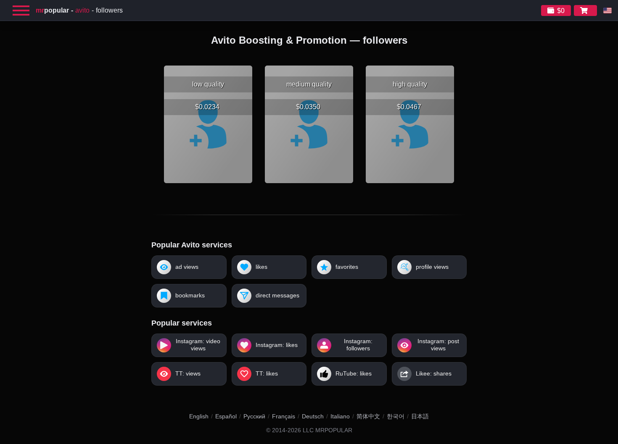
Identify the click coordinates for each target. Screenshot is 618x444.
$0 (561, 10)
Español (226, 416)
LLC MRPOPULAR (327, 430)
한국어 (395, 416)
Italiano (340, 416)
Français (283, 416)
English (199, 416)
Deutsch (313, 416)
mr (52, 10)
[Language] (607, 10)
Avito (82, 10)
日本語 (420, 416)
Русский (254, 416)
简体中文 (368, 416)
